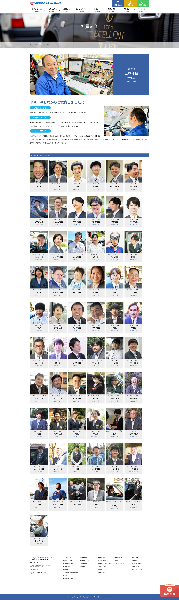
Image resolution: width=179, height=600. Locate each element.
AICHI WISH (67, 567)
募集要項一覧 (118, 558)
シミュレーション (120, 564)
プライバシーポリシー (138, 570)
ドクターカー (101, 573)
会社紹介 (134, 561)
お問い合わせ (118, 5)
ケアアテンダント (103, 567)
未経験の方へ (84, 558)
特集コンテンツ (84, 561)
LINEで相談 (142, 5)
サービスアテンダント (104, 561)
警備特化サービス (68, 579)
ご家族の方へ (84, 564)
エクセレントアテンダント (105, 564)
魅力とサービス (67, 561)
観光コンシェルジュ (103, 570)
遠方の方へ (83, 567)
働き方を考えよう (103, 558)
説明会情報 (135, 558)
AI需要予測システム (68, 564)
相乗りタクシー (67, 570)
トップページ (67, 558)
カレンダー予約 (136, 564)
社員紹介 (117, 561)
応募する (130, 5)
